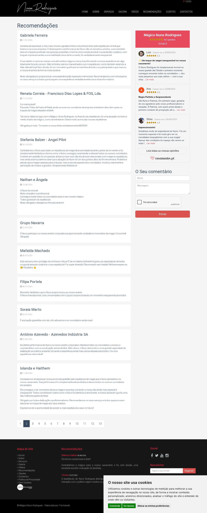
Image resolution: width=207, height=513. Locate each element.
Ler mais (149, 79)
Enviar (162, 214)
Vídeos (135, 11)
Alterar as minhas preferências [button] (153, 505)
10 (76, 423)
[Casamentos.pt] (162, 159)
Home (85, 11)
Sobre (96, 11)
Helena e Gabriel (69, 455)
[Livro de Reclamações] (24, 487)
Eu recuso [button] (129, 505)
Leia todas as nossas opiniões (162, 151)
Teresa (65, 475)
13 (100, 423)
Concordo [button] (115, 505)
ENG (189, 1)
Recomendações (152, 11)
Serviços (109, 11)
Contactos (186, 11)
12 (92, 423)
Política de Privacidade (29, 479)
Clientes (170, 11)
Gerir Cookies (24, 482)
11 (84, 423)
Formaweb (64, 505)
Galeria (123, 11)
